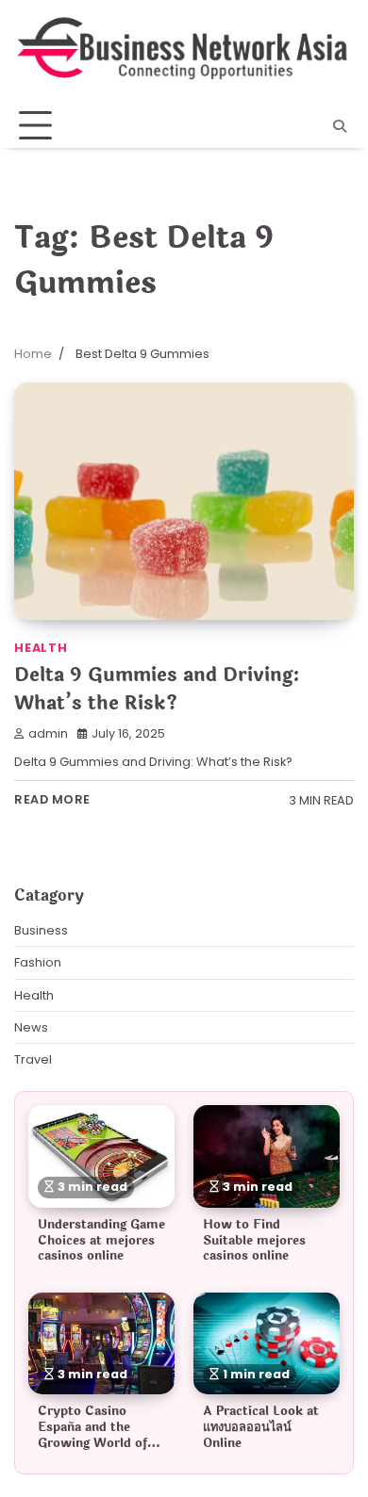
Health (41, 648)
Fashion (37, 962)
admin (48, 733)
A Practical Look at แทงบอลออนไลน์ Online (261, 1427)
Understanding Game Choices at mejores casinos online (101, 1240)
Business (41, 930)
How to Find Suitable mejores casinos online (254, 1240)
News (31, 1027)
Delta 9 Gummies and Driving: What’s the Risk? (157, 689)
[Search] (340, 126)
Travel (33, 1059)
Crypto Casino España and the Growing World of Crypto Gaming (92, 1435)
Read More (52, 799)
